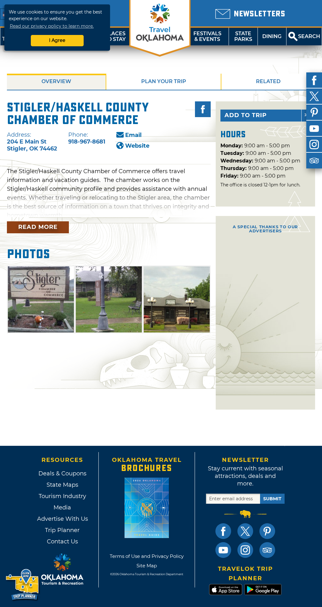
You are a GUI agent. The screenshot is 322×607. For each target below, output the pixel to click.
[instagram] (314, 144)
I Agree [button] (57, 40)
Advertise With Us (62, 518)
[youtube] (314, 128)
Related (268, 81)
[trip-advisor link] (267, 550)
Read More (38, 227)
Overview (56, 81)
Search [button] (309, 36)
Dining (271, 36)
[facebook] (314, 80)
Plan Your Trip (163, 81)
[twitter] (314, 96)
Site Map (146, 566)
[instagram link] (245, 550)
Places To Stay (115, 36)
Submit (272, 499)
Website (137, 145)
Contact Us (62, 541)
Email (133, 135)
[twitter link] (245, 531)
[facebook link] (223, 531)
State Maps (62, 484)
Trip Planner (62, 530)
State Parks (243, 36)
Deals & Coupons (62, 473)
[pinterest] (314, 112)
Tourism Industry (62, 496)
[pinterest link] (267, 531)
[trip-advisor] (314, 160)
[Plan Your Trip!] (23, 584)
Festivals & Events (207, 36)
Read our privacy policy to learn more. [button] (52, 26)
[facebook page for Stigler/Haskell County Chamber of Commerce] (203, 109)
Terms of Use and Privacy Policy (147, 556)
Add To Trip (246, 115)
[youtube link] (223, 550)
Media (62, 507)
